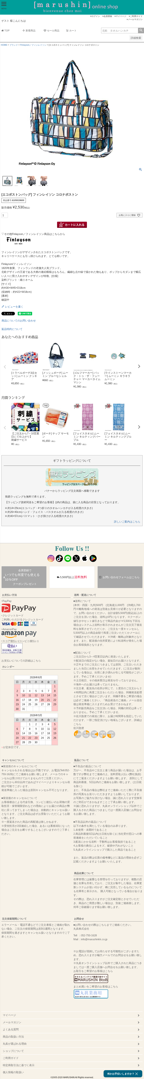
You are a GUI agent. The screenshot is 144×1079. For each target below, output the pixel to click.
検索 (141, 30)
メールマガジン (135, 19)
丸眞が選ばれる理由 (15, 1043)
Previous (4, 366)
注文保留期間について (14, 918)
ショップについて (13, 1050)
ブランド (13, 45)
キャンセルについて (13, 760)
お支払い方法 (9, 594)
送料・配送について (85, 594)
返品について (81, 760)
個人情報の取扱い (13, 1072)
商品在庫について (84, 873)
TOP (6, 30)
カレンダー (8, 666)
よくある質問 (11, 1029)
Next (139, 366)
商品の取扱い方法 (13, 1036)
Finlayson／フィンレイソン (33, 45)
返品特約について (11, 329)
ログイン (95, 16)
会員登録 (108, 16)
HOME (4, 45)
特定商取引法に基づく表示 (18, 1065)
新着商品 (30, 30)
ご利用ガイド (136, 16)
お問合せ (79, 918)
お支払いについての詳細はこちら (21, 660)
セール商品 (53, 30)
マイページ (121, 16)
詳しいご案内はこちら (127, 521)
